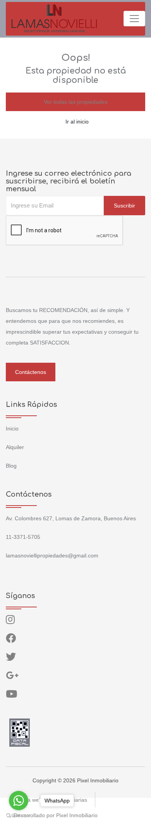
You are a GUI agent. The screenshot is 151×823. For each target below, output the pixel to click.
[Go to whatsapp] (18, 800)
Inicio (12, 428)
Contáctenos (30, 372)
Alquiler (15, 447)
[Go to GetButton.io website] (18, 815)
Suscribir (124, 205)
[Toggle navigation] (134, 18)
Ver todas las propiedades (76, 102)
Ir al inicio (77, 121)
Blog (11, 466)
